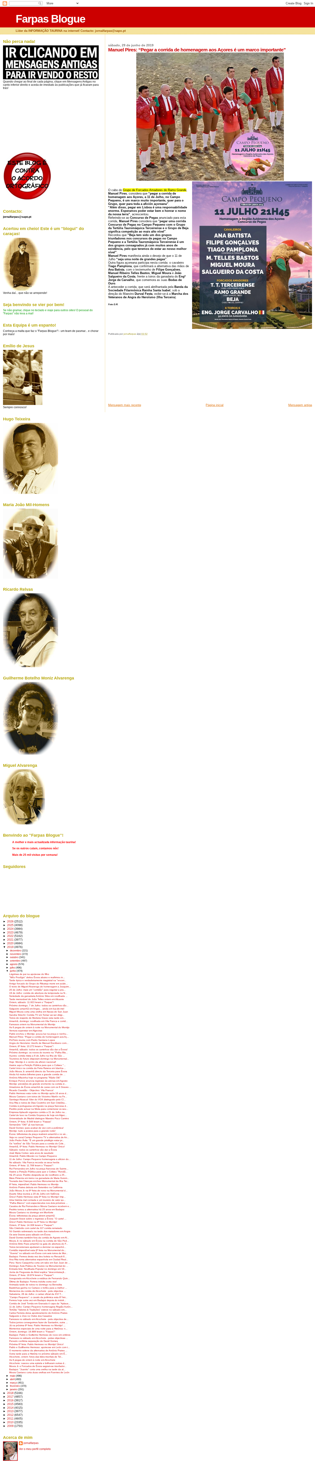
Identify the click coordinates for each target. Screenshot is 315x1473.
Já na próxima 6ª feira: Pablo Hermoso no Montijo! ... (37, 1325)
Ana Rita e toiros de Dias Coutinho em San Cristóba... (38, 1102)
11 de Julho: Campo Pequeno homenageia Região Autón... (41, 1306)
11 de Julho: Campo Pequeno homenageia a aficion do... (40, 1159)
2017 (10, 1396)
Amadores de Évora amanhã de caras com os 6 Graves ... (40, 1087)
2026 (10, 921)
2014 (10, 1407)
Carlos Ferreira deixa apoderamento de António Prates (38, 1313)
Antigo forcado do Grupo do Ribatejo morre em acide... (38, 983)
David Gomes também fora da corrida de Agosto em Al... (39, 1237)
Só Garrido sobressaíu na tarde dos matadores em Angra (39, 1231)
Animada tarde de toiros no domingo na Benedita (35, 1284)
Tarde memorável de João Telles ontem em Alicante (36, 999)
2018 (10, 1392)
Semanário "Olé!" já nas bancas (26, 1124)
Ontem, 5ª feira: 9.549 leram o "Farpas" (30, 1121)
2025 (10, 925)
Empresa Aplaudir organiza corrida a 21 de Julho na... (38, 1112)
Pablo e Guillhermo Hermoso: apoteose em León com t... (39, 1347)
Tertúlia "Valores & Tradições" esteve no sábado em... (38, 1309)
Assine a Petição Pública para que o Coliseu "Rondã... (38, 1171)
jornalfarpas (31, 1443)
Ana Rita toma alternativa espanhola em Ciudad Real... (38, 1259)
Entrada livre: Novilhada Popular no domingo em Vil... (37, 1269)
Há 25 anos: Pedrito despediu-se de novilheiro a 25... (37, 1175)
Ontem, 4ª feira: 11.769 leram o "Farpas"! (31, 1165)
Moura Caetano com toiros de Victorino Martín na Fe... (38, 1096)
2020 (10, 943)
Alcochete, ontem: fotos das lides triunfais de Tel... (36, 1356)
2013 (10, 1411)
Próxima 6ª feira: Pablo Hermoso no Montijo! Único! (36, 1344)
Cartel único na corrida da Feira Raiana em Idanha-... (37, 1068)
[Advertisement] (142, 371)
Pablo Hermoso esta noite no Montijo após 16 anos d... (38, 1093)
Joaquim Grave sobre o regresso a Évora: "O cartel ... (37, 1218)
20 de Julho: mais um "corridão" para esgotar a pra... (37, 990)
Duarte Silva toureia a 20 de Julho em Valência (34, 1194)
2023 (10, 932)
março (14, 1382)
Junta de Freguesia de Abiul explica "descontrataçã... (37, 1272)
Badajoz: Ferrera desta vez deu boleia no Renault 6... (38, 1256)
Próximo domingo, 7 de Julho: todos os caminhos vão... (38, 1005)
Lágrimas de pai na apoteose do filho (29, 974)
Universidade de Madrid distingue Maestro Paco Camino (39, 1118)
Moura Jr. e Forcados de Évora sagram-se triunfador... (37, 1366)
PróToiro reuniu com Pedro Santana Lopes (32, 1040)
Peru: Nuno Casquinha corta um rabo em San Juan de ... (39, 1262)
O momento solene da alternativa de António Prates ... (38, 1350)
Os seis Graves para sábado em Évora (30, 1234)
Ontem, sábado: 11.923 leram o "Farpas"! (31, 1002)
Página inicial (214, 405)
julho (13, 967)
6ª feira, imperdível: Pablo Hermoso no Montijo (34, 1184)
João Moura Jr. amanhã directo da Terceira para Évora (38, 1071)
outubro (14, 957)
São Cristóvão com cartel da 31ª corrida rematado (35, 1228)
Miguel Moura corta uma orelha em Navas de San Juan (38, 1011)
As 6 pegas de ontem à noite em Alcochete (32, 1360)
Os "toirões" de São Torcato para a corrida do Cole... (37, 1143)
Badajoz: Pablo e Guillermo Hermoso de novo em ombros (39, 1335)
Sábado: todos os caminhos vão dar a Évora (33, 1149)
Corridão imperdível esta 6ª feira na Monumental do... (37, 1250)
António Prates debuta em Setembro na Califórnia (35, 1187)
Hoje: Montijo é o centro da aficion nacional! (32, 1062)
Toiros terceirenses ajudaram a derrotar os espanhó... (37, 1247)
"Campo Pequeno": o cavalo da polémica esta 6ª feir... (38, 1297)
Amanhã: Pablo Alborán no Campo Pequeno (33, 1156)
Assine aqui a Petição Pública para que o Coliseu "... (37, 1065)
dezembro (16, 950)
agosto (14, 964)
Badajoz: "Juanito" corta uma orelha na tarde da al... (37, 1369)
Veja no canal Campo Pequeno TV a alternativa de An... (39, 1137)
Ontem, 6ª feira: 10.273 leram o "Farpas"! (31, 1046)
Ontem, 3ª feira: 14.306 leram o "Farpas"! (31, 1225)
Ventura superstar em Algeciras (25, 1030)
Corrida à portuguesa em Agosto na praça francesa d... (38, 1106)
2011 (10, 1418)
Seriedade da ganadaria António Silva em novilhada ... (38, 996)
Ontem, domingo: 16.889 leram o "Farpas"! (32, 1331)
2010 (10, 1422)
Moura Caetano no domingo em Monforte (31, 1212)
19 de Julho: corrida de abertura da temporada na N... (38, 993)
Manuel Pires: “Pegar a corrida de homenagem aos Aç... (39, 1037)
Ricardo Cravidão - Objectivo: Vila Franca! (31, 1090)
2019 (10, 946)
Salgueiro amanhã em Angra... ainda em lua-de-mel (36, 1008)
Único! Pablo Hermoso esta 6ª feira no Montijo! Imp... (37, 1197)
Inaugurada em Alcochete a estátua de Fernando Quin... (39, 1278)
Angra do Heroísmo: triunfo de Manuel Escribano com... (38, 1043)
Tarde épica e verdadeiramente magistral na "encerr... (37, 980)
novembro (16, 954)
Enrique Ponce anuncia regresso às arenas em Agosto (38, 1081)
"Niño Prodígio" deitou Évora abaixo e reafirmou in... (37, 977)
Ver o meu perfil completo (35, 1449)
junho (13, 970)
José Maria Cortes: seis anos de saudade (31, 1153)
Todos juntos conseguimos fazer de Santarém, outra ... (38, 1322)
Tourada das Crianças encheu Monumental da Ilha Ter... (39, 1181)
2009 (10, 1425)
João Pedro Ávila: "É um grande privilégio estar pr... (36, 1140)
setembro (15, 960)
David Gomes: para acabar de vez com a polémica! (36, 1128)
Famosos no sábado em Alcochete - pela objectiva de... (38, 1319)
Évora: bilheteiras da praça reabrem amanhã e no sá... (38, 1134)
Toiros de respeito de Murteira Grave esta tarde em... (37, 1018)
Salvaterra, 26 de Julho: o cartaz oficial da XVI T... (36, 1294)
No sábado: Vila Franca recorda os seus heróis (34, 1162)
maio (13, 1375)
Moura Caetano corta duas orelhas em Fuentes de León (39, 1372)
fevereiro (15, 1385)
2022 (10, 935)
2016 (10, 1400)
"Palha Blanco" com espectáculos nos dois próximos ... (38, 1203)
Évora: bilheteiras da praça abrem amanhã (32, 1215)
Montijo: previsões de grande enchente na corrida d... (37, 1084)
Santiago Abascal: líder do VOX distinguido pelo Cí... (37, 1099)
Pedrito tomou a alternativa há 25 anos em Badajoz (36, 1209)
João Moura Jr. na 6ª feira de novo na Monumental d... (38, 1190)
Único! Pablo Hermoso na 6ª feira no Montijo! (33, 1222)
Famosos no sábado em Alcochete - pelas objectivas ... (38, 1338)
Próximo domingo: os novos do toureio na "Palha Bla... (38, 1052)
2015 (10, 1403)
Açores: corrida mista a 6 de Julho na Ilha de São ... (37, 1055)
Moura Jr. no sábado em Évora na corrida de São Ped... (39, 1241)
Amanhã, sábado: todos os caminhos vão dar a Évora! (38, 1049)
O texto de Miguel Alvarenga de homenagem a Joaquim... (40, 986)
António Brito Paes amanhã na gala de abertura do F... (38, 1244)
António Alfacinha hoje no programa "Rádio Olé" (35, 1077)
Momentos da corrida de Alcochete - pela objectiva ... (37, 1291)
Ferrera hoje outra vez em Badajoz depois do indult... (37, 1300)
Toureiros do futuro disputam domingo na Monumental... (39, 1058)
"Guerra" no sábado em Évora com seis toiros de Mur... (38, 1253)
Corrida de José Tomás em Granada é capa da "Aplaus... (39, 1303)
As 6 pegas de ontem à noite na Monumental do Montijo (39, 1027)
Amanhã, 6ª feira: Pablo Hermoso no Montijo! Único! (37, 1146)
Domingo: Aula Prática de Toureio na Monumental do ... (38, 1266)
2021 (10, 939)
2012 (10, 1414)
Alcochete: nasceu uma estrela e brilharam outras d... (37, 1363)
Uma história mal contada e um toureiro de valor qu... (37, 1200)
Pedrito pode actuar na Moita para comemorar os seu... (38, 1109)
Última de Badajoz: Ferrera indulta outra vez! (33, 1281)
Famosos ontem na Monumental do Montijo (32, 1024)
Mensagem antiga (300, 405)
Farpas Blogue (50, 19)
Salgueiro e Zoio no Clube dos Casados (30, 1316)
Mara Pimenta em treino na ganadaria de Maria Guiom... (39, 1178)
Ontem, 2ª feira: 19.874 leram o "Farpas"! (31, 1275)
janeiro (14, 1389)
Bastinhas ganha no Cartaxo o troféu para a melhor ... (38, 1288)
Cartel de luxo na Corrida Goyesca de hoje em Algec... (38, 1115)
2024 (10, 928)
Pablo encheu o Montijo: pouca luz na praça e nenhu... (38, 1034)
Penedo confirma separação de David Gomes (33, 1341)
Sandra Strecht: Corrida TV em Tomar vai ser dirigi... (36, 1015)
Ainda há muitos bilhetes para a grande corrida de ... (37, 1074)
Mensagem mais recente (124, 405)
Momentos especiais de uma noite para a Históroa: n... (38, 1328)
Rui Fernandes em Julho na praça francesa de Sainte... (38, 1168)
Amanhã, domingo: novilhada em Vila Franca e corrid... (38, 1021)
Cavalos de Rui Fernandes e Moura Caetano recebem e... (40, 1206)
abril (12, 1379)
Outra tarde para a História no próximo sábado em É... (38, 1353)
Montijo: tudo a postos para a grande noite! (32, 1131)
